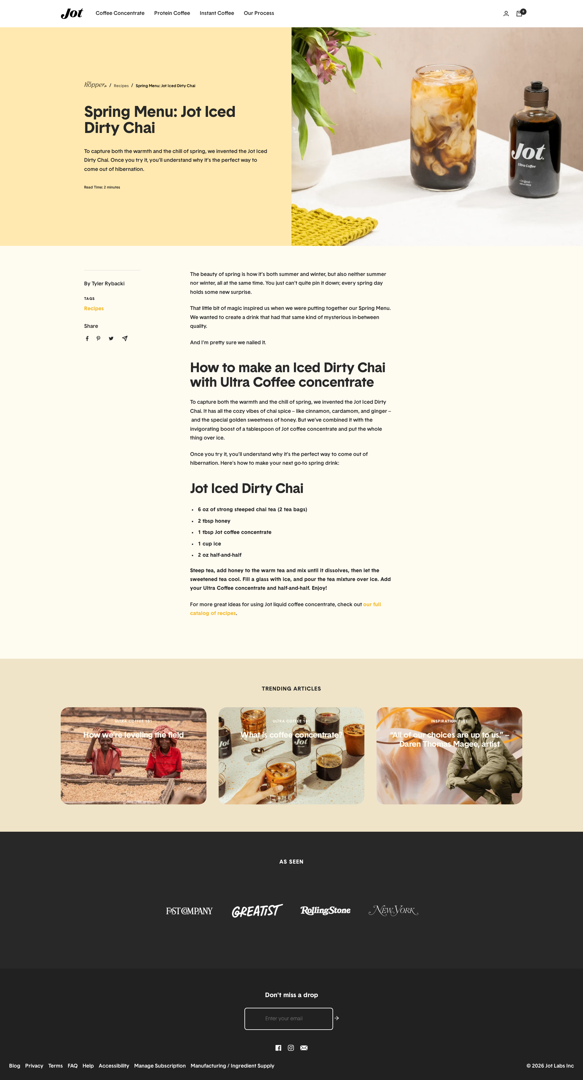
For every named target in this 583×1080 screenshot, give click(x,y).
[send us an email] (304, 1048)
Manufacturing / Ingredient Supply (232, 1066)
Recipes (94, 308)
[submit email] (336, 1018)
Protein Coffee (172, 13)
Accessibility (116, 1066)
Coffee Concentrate (120, 13)
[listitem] (87, 338)
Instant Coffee (217, 13)
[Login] (506, 13)
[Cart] (519, 13)
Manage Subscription (161, 1066)
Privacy (36, 1066)
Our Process (259, 13)
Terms (57, 1066)
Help (90, 1066)
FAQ (74, 1066)
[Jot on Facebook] (278, 1048)
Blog (16, 1066)
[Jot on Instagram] (291, 1048)
